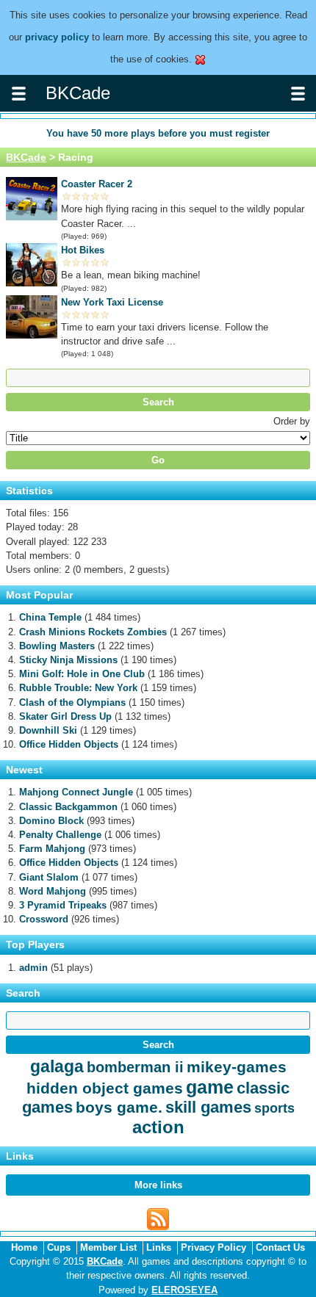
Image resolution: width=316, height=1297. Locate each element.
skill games (208, 1107)
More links (158, 1185)
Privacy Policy (213, 1247)
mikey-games (237, 1066)
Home (24, 1247)
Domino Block (51, 820)
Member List (108, 1247)
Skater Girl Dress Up (65, 716)
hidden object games (104, 1088)
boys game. (119, 1107)
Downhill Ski (48, 730)
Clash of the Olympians (72, 702)
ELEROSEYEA (184, 1290)
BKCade (26, 157)
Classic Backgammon (68, 806)
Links (158, 1247)
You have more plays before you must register (158, 133)
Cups (59, 1247)
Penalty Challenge (60, 834)
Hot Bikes (82, 250)
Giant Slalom (49, 877)
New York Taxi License (112, 302)
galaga (57, 1066)
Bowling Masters (57, 645)
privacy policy (57, 37)
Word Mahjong (52, 891)
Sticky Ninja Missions (68, 659)
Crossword (43, 919)
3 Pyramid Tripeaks (63, 905)
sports (274, 1108)
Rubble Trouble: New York (78, 687)
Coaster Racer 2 (96, 183)
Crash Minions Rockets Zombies (93, 631)
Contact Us (280, 1247)
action (158, 1127)
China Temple (50, 617)
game (210, 1087)
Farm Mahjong (52, 848)
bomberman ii (135, 1067)
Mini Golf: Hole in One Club (82, 673)
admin (33, 967)
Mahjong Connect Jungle (76, 792)
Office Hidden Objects (68, 744)
